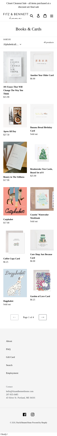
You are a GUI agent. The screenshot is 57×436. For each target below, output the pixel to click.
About (9, 341)
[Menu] (51, 15)
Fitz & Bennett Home (24, 423)
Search (9, 365)
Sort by (7, 39)
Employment (12, 373)
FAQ (8, 349)
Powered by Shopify (39, 423)
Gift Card (10, 357)
